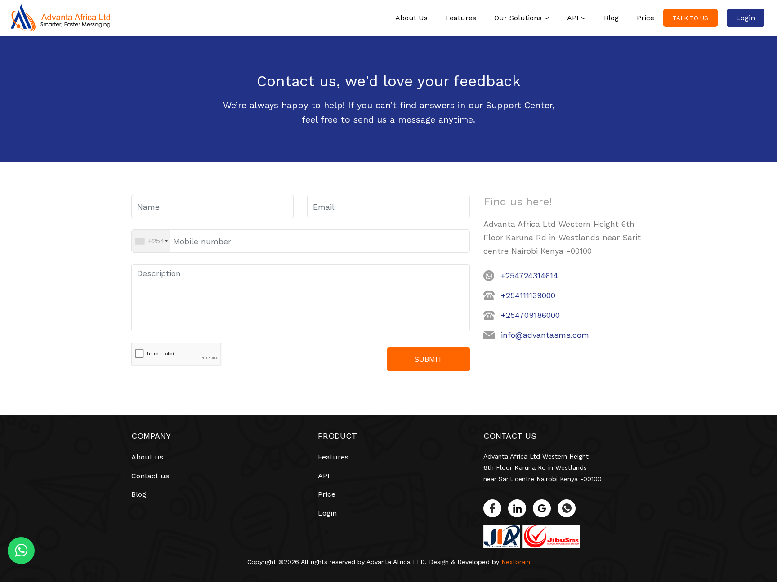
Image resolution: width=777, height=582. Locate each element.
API (573, 17)
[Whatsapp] (21, 553)
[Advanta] (60, 17)
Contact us (150, 476)
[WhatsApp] (567, 508)
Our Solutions (518, 17)
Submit (428, 359)
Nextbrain (515, 561)
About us (147, 457)
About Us (411, 17)
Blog (611, 17)
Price (645, 17)
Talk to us (690, 18)
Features (461, 17)
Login (745, 17)
